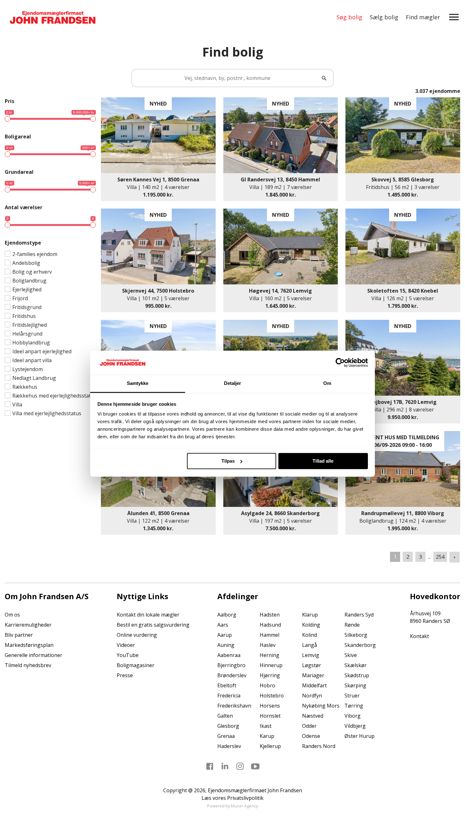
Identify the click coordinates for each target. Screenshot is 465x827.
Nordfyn (312, 695)
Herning (269, 655)
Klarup (310, 614)
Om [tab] (327, 383)
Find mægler (423, 17)
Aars (222, 624)
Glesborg (228, 725)
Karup (267, 736)
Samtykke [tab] (138, 383)
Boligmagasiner (135, 665)
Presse (125, 675)
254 (440, 556)
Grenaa (226, 736)
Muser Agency (244, 806)
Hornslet (270, 715)
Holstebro (272, 695)
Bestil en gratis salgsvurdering (153, 624)
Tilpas (228, 461)
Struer (352, 695)
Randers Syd (359, 614)
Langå (309, 645)
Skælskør (355, 665)
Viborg (352, 715)
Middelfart (314, 685)
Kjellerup (270, 746)
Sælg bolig (384, 17)
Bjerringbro (231, 665)
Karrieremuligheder (28, 624)
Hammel (269, 634)
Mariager (313, 675)
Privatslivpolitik (245, 797)
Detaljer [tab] (232, 383)
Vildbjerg (355, 725)
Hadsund (270, 624)
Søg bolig (349, 17)
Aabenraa (228, 655)
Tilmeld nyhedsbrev (28, 665)
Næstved (312, 715)
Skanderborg (360, 645)
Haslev (268, 645)
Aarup (224, 634)
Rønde (352, 624)
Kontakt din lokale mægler (148, 614)
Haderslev (229, 746)
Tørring (353, 705)
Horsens (270, 705)
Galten (225, 715)
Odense (311, 736)
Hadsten (270, 614)
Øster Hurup (359, 736)
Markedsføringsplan (29, 645)
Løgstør (311, 665)
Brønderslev (231, 675)
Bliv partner (19, 634)
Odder (309, 725)
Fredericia (228, 695)
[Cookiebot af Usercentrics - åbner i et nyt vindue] (340, 362)
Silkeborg (355, 634)
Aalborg (226, 614)
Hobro (267, 685)
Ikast (265, 725)
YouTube (128, 655)
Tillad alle (323, 461)
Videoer (126, 645)
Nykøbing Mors (320, 705)
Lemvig (310, 655)
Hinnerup (271, 665)
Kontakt (419, 636)
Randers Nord (318, 746)
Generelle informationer (33, 655)
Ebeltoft (226, 685)
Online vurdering (137, 634)
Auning (225, 645)
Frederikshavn (234, 705)
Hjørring (270, 675)
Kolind (309, 634)
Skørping (355, 685)
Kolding (311, 624)
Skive (350, 655)
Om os (12, 614)
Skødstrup (356, 675)
